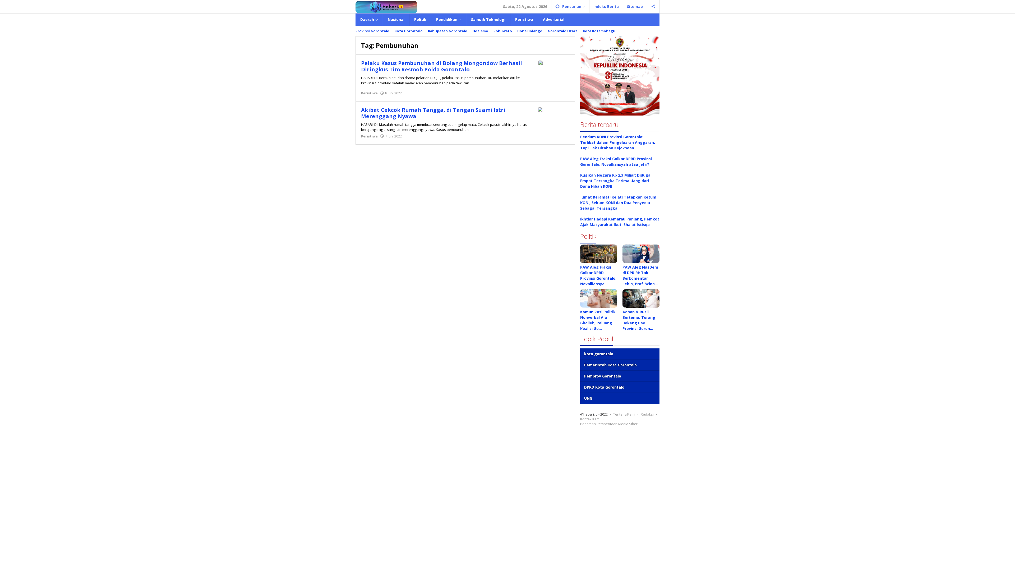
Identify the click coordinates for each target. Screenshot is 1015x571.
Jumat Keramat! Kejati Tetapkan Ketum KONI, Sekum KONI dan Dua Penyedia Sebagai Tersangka (618, 203)
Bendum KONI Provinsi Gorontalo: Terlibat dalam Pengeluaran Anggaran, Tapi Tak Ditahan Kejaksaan (617, 142)
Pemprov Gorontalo (602, 376)
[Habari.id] (386, 6)
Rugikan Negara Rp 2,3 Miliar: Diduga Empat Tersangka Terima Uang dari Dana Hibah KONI (615, 181)
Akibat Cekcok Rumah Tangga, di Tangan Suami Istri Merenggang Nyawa (433, 113)
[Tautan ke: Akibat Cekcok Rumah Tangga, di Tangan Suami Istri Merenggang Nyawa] (553, 116)
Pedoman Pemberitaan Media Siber (609, 423)
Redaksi (647, 414)
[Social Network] (653, 6)
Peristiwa (369, 93)
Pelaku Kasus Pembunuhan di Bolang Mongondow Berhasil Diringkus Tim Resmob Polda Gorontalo (441, 66)
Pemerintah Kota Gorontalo (610, 364)
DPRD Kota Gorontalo (604, 387)
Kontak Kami (590, 419)
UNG (588, 398)
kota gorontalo (598, 353)
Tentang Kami (624, 414)
